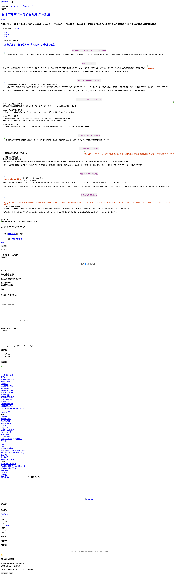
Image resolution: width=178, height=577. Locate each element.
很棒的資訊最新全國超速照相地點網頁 (13, 408)
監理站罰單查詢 (6, 388)
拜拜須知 (4, 473)
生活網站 (4, 455)
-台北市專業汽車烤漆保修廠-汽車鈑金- (26, 14)
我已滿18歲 (4, 573)
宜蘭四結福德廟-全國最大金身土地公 (13, 466)
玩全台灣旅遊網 (6, 423)
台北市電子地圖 (6, 436)
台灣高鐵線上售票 (7, 406)
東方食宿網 (4, 457)
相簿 (5, 32)
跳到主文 (4, 19)
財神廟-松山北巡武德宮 (8, 468)
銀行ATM (4, 377)
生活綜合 (16, 28)
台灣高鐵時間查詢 (7, 393)
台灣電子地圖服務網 (7, 430)
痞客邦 (10, 234)
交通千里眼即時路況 (7, 397)
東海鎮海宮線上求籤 (7, 379)
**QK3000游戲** (6, 412)
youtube (3, 446)
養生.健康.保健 (17, 239)
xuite (2, 444)
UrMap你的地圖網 (6, 439)
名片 (5, 37)
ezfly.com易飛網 (6, 401)
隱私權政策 (99, 551)
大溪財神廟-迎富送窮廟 (8, 464)
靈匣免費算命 (5, 477)
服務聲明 (106, 551)
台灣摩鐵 (4, 416)
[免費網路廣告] (18, 439)
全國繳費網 (4, 384)
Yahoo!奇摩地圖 (6, 432)
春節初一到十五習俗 (7, 459)
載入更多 (3, 246)
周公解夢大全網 (6, 381)
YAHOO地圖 (5, 395)
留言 (14, 234)
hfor (2, 223)
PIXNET (75, 551)
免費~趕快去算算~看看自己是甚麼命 (13, 450)
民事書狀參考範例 (7, 375)
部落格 (6, 34)
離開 (10, 573)
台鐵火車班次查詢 (7, 390)
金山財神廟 (4, 470)
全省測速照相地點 (7, 404)
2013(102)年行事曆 (7, 448)
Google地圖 (4, 428)
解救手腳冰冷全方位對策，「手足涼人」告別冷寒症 (29, 44)
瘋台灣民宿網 (5, 421)
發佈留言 (3, 257)
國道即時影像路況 (7, 399)
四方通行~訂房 (5, 425)
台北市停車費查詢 (7, 386)
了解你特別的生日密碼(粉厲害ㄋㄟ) (12, 453)
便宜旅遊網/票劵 (6, 419)
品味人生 (4, 475)
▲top (2, 242)
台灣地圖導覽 (5, 434)
